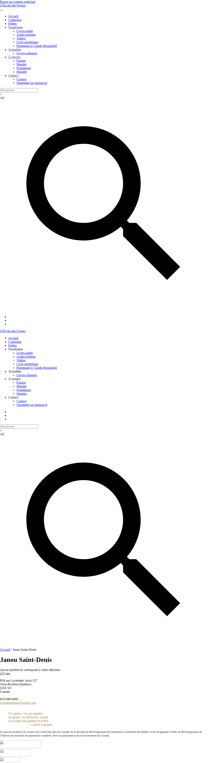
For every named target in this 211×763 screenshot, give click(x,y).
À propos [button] (14, 379)
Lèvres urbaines (26, 53)
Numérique (15, 27)
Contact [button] (13, 397)
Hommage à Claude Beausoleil (36, 46)
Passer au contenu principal (17, 2)
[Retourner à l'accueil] (13, 5)
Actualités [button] (14, 371)
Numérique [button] (15, 349)
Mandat (21, 64)
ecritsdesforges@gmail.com (18, 703)
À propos (14, 57)
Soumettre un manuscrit (31, 83)
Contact (13, 75)
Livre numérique (27, 42)
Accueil (13, 16)
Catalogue (14, 20)
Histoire (21, 72)
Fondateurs (23, 68)
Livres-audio (24, 31)
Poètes (12, 23)
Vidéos (21, 38)
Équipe (21, 60)
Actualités (14, 49)
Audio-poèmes (26, 34)
